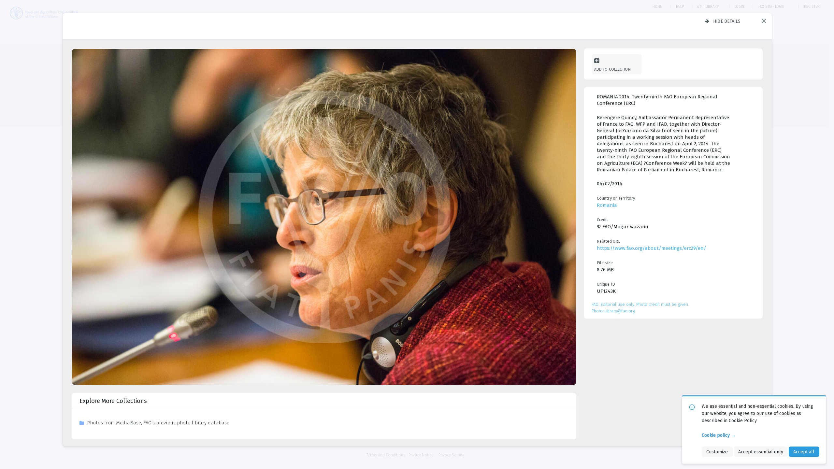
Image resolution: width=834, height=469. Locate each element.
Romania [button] (607, 205)
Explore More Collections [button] (113, 401)
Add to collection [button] (612, 69)
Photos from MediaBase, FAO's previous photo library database (158, 423)
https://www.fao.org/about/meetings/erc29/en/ (651, 248)
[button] (764, 21)
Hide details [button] (727, 21)
